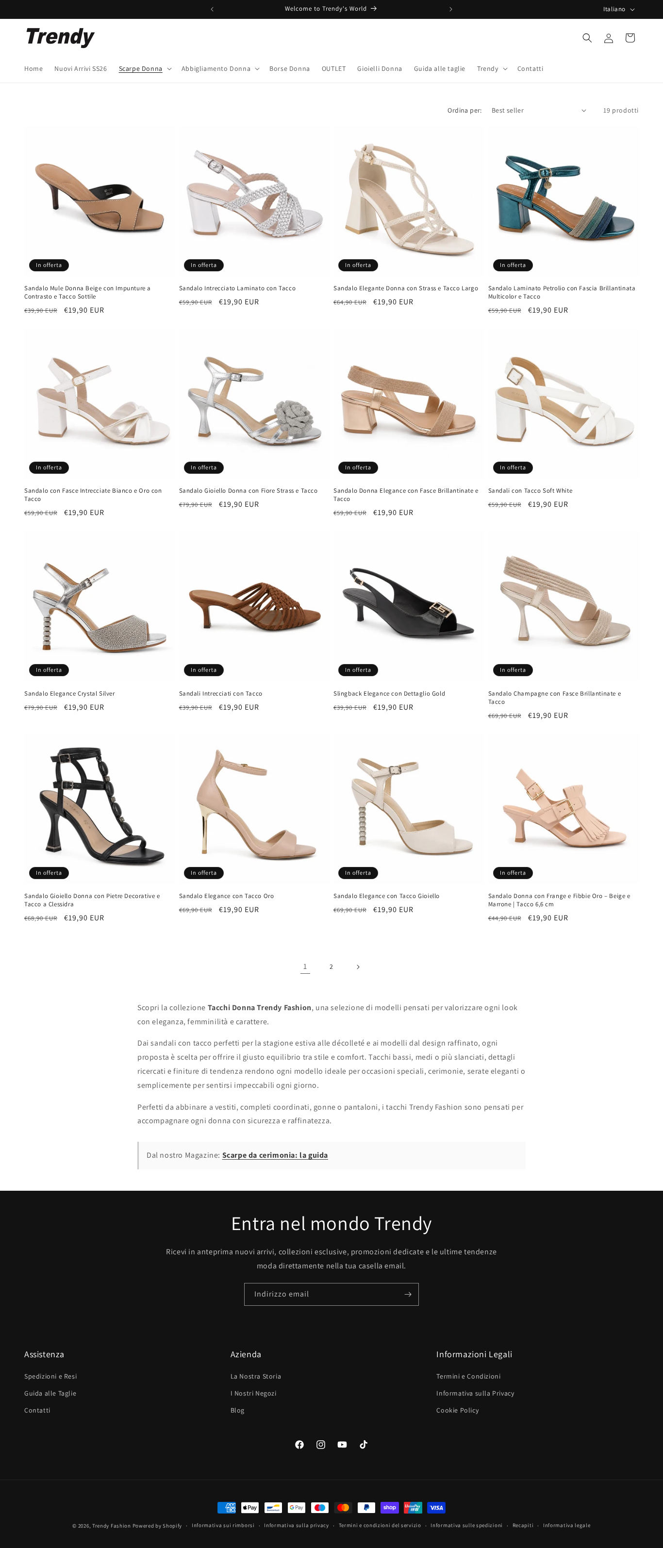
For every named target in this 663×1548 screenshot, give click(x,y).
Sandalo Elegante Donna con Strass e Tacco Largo (405, 288)
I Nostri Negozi (254, 1393)
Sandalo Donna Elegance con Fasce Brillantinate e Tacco (406, 495)
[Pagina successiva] (357, 967)
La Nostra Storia (256, 1376)
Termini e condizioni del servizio (380, 1525)
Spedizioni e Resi (50, 1376)
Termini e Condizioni (468, 1376)
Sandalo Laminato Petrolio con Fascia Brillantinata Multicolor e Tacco (562, 292)
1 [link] (305, 966)
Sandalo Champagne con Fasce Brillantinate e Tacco (554, 698)
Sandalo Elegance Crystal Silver (69, 694)
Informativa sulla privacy (296, 1525)
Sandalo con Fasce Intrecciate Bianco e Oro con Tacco (93, 495)
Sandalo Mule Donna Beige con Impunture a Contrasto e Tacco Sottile (87, 292)
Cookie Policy (457, 1410)
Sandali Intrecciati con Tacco (221, 694)
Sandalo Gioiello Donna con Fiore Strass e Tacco (248, 491)
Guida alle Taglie (50, 1393)
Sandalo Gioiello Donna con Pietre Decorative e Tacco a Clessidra (92, 900)
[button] (144, 68)
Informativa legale (567, 1525)
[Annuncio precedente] (212, 9)
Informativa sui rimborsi (223, 1525)
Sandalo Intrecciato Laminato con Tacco (237, 288)
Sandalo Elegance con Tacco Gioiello (386, 896)
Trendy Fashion (111, 1525)
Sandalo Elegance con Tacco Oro (226, 896)
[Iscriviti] (407, 1294)
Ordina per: (464, 110)
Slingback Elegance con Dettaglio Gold (389, 694)
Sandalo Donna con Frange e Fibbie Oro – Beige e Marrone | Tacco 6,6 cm (559, 900)
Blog (238, 1410)
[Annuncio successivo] (451, 9)
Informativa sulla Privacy (475, 1393)
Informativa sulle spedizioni (467, 1525)
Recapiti (523, 1525)
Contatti (37, 1410)
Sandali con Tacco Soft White (530, 491)
